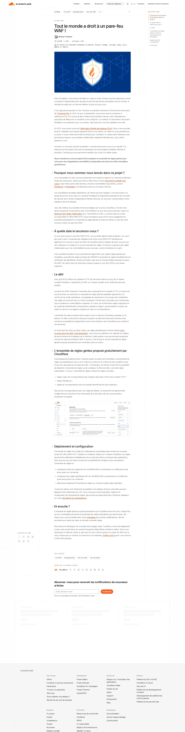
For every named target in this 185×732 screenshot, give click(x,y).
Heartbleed (70, 187)
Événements (112, 699)
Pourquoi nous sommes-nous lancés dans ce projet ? (158, 17)
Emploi (49, 717)
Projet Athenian (83, 683)
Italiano (112, 45)
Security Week (95, 558)
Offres (49, 679)
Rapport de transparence (87, 727)
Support (110, 696)
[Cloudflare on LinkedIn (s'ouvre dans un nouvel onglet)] (78, 569)
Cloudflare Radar (113, 685)
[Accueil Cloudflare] (20, 3)
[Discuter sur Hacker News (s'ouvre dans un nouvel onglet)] (19, 536)
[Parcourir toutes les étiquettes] (129, 11)
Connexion (141, 4)
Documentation (113, 714)
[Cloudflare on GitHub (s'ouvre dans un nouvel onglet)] (90, 569)
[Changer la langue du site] (127, 4)
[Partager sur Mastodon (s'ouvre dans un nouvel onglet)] (19, 541)
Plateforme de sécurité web (148, 702)
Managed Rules (78, 12)
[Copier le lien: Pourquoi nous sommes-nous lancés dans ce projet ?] (52, 173)
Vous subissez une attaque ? (58, 697)
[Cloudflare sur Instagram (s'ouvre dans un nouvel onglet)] (86, 569)
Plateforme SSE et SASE (147, 679)
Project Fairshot (83, 690)
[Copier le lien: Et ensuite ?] (52, 506)
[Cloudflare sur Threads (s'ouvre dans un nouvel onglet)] (98, 569)
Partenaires (51, 686)
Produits (76, 4)
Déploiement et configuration (155, 41)
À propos (50, 714)
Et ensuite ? (154, 45)
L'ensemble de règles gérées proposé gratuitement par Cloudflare (157, 34)
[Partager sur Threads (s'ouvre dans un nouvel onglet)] (23, 541)
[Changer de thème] (132, 4)
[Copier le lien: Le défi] (52, 274)
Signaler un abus (83, 731)
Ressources (99, 4)
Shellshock (58, 187)
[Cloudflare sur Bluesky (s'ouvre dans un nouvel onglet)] (94, 569)
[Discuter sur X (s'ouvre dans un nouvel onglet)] (23, 536)
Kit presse (51, 727)
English (91, 45)
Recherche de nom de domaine (59, 700)
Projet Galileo (82, 679)
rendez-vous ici (109, 535)
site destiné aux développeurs (74, 498)
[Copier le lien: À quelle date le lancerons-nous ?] (52, 231)
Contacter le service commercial (158, 4)
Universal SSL (63, 113)
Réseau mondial (53, 731)
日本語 (119, 45)
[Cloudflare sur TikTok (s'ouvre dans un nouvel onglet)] (102, 569)
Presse (49, 724)
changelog (91, 517)
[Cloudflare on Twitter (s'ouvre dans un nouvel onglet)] (74, 569)
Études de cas (112, 689)
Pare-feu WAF (91, 12)
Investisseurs (52, 720)
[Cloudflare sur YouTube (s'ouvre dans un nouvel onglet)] (82, 569)
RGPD (79, 720)
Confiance (81, 717)
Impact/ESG (81, 693)
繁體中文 (57, 47)
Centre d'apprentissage (116, 717)
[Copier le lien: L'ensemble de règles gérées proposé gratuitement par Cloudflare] (52, 351)
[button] (92, 418)
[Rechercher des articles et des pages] (135, 4)
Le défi (152, 28)
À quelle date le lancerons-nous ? (156, 23)
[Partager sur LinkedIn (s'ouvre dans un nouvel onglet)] (28, 536)
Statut (109, 692)
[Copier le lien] (28, 541)
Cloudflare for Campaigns (87, 686)
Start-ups (50, 693)
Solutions (87, 4)
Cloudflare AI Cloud (145, 683)
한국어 (124, 45)
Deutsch (98, 45)
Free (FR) (67, 12)
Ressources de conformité (87, 714)
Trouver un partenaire (56, 690)
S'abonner (106, 592)
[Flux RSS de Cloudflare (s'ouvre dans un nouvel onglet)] (70, 569)
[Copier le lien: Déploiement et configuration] (52, 446)
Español (105, 45)
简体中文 (65, 47)
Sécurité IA (141, 686)
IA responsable (83, 724)
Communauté (112, 720)
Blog (108, 703)
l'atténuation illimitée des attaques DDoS (96, 128)
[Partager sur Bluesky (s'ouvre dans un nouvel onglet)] (32, 536)
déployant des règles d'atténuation (68, 214)
